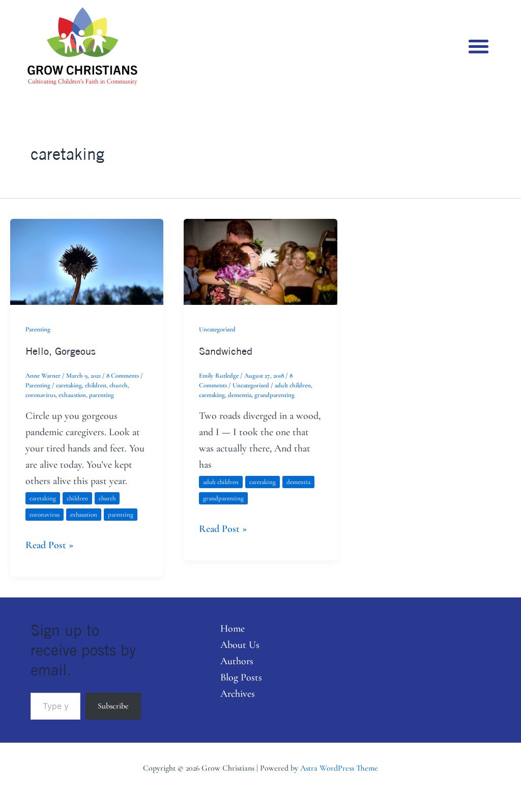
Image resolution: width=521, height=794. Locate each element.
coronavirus (40, 395)
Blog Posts (241, 677)
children (95, 385)
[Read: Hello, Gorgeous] (86, 260)
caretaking (69, 385)
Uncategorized (217, 329)
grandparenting (274, 395)
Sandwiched (225, 351)
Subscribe (113, 706)
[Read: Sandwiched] (260, 260)
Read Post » (49, 544)
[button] (478, 46)
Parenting (37, 329)
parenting (101, 395)
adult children (293, 385)
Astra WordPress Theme (339, 768)
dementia (239, 395)
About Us (239, 645)
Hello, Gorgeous (60, 351)
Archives (237, 694)
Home (232, 628)
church (118, 385)
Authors (236, 661)
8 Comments (122, 376)
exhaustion (72, 395)
